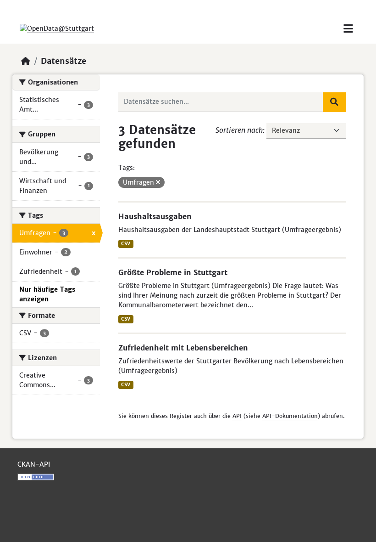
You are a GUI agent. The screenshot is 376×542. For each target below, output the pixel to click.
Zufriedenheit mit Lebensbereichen (183, 347)
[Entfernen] (158, 182)
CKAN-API (33, 464)
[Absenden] (334, 102)
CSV (125, 244)
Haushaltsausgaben (155, 216)
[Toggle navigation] (348, 28)
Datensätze (63, 61)
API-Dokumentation (290, 415)
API (237, 415)
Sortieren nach (239, 130)
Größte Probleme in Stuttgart (172, 272)
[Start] (25, 61)
